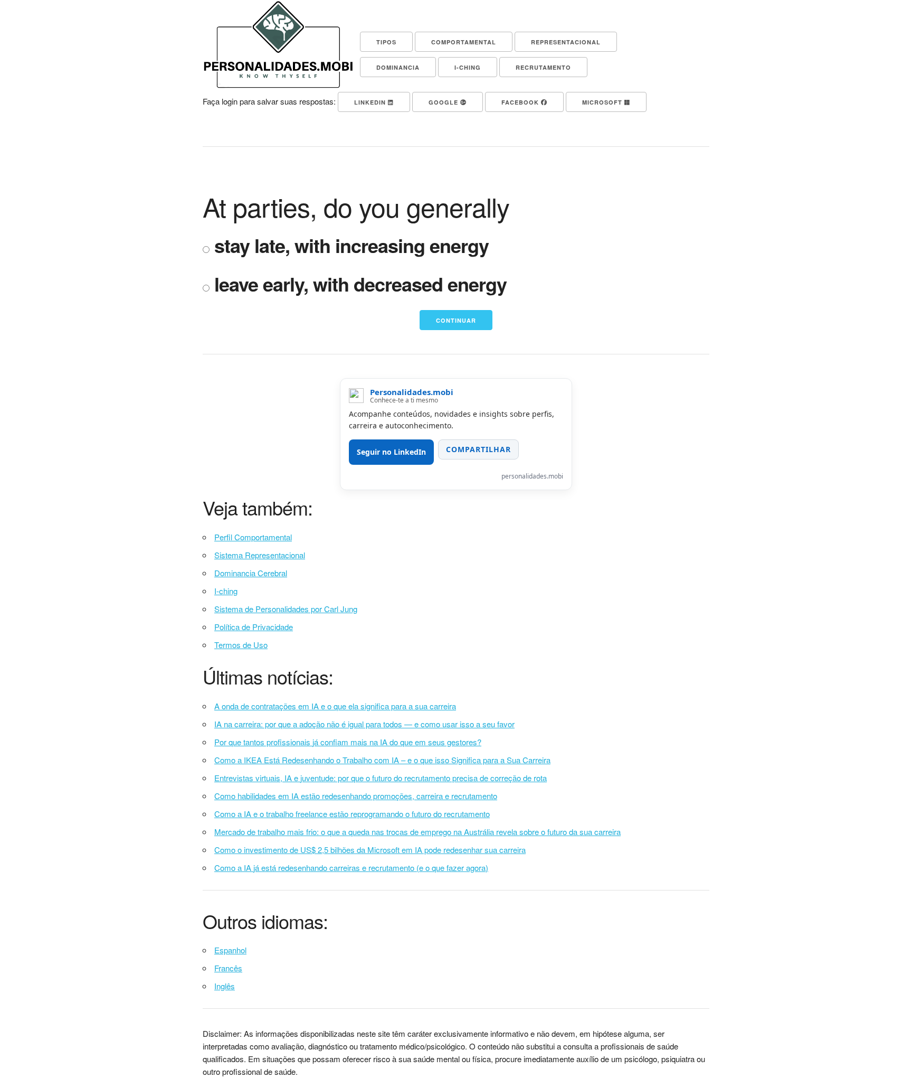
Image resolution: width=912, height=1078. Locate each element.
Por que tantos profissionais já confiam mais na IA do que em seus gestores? (347, 741)
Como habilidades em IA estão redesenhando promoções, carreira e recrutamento (355, 795)
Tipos (386, 42)
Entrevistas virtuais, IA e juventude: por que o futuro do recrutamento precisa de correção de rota (380, 777)
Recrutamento (543, 67)
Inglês (224, 985)
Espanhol (230, 949)
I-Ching (467, 67)
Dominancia (398, 67)
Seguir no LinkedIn (391, 452)
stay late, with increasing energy (349, 246)
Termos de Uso (241, 644)
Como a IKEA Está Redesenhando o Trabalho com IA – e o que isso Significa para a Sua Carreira (382, 759)
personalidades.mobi (532, 476)
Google (444, 102)
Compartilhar (478, 449)
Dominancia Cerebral (250, 572)
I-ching (226, 590)
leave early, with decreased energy (358, 284)
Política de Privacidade (253, 626)
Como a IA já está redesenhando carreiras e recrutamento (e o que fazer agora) (351, 867)
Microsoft (603, 102)
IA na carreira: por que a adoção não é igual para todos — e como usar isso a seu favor (364, 723)
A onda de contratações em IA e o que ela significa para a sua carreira (335, 705)
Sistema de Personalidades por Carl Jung (285, 608)
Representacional (566, 42)
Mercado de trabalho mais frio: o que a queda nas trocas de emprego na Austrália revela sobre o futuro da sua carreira (417, 831)
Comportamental (463, 42)
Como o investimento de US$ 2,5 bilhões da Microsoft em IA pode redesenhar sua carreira (370, 849)
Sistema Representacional (259, 554)
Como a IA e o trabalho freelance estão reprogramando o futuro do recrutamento (352, 813)
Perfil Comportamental (253, 536)
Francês (228, 967)
